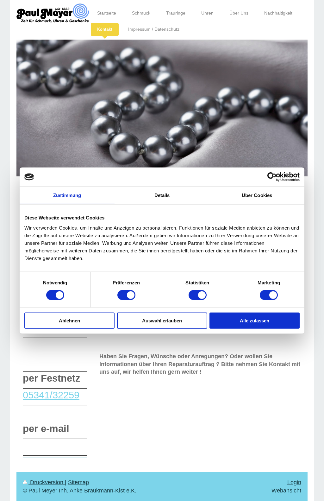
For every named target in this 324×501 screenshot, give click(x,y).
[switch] (126, 295)
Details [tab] (162, 195)
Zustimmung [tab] (67, 195)
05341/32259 (51, 395)
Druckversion (46, 482)
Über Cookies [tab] (257, 195)
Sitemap (78, 482)
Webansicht (286, 490)
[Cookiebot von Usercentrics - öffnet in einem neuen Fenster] (272, 177)
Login (294, 482)
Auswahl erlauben (162, 320)
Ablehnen (69, 320)
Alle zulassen (254, 320)
